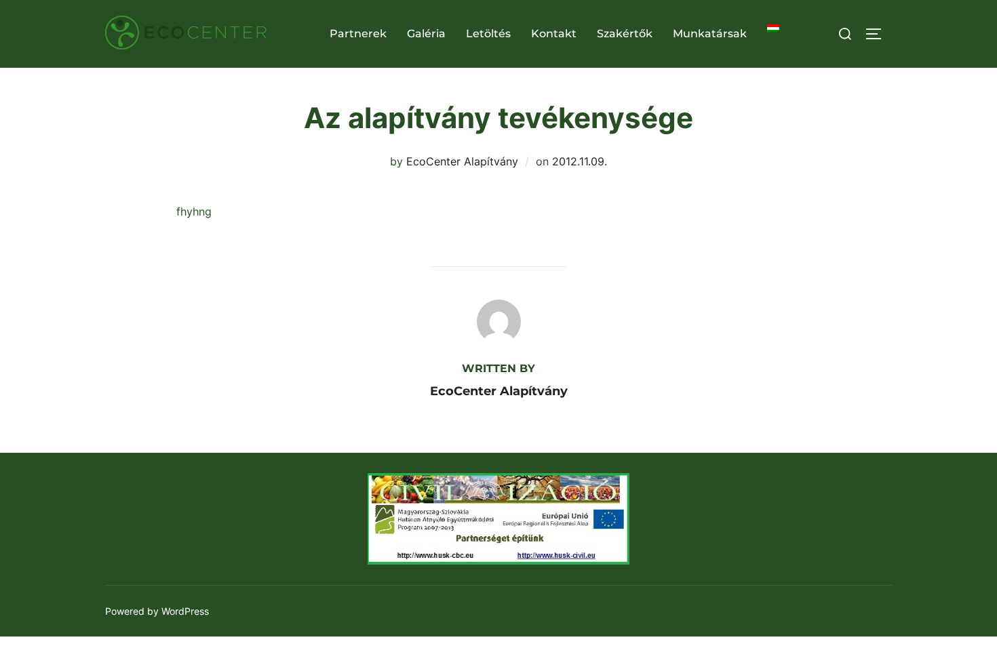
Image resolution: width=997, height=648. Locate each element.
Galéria (426, 33)
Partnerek (358, 33)
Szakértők (624, 33)
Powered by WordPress (157, 611)
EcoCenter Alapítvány (462, 161)
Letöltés (488, 33)
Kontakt (553, 33)
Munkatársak (710, 33)
